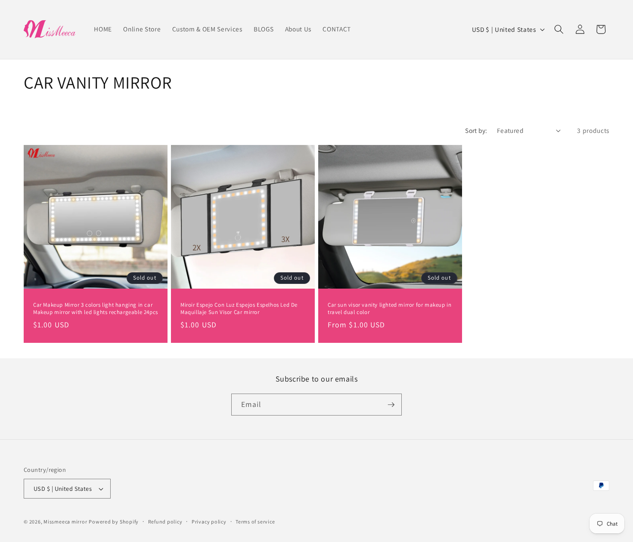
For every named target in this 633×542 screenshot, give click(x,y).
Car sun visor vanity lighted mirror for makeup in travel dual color (389, 309)
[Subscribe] (391, 405)
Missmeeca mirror (65, 521)
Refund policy (165, 521)
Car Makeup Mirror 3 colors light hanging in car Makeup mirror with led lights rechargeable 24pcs (95, 309)
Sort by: (476, 130)
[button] (559, 29)
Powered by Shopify (114, 521)
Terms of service (255, 521)
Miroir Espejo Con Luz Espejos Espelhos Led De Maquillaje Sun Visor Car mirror (239, 309)
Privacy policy (209, 521)
